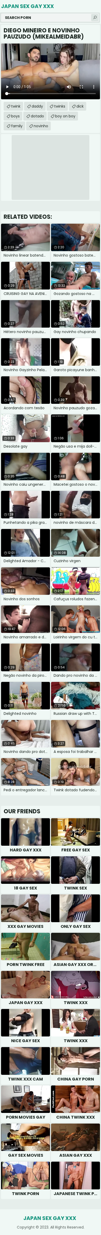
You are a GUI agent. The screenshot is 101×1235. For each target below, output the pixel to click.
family (17, 126)
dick (80, 106)
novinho (41, 126)
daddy (37, 106)
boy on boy (65, 116)
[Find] (94, 17)
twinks (59, 106)
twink (15, 106)
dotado (37, 116)
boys (15, 116)
